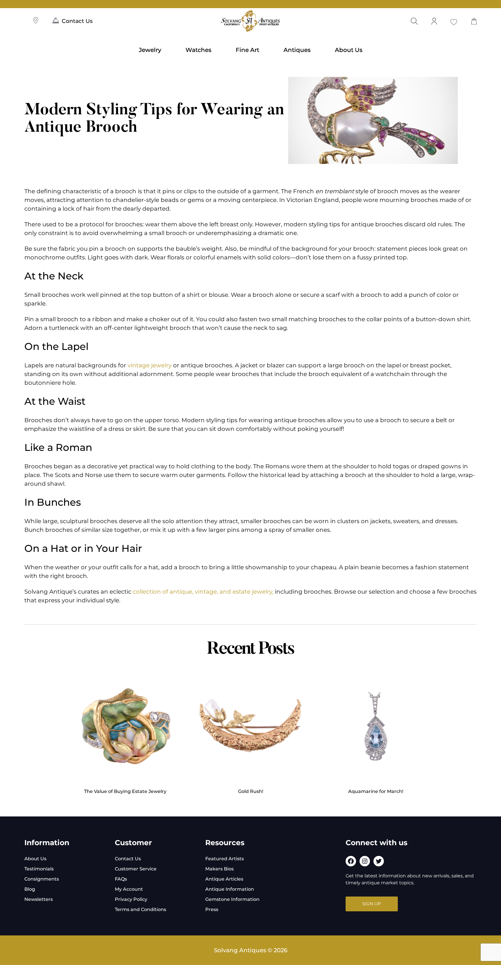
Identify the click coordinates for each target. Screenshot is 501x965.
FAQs (121, 879)
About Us (348, 49)
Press (211, 909)
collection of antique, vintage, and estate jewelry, (203, 591)
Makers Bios (219, 869)
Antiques (297, 49)
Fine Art (247, 49)
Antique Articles (224, 879)
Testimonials (39, 869)
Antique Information (229, 889)
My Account (129, 889)
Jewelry (150, 49)
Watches (198, 49)
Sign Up (371, 903)
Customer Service (136, 869)
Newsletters (38, 899)
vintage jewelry (150, 365)
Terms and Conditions (140, 909)
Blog (29, 889)
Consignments (41, 879)
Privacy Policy (131, 899)
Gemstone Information (232, 899)
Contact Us (77, 21)
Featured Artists (224, 858)
